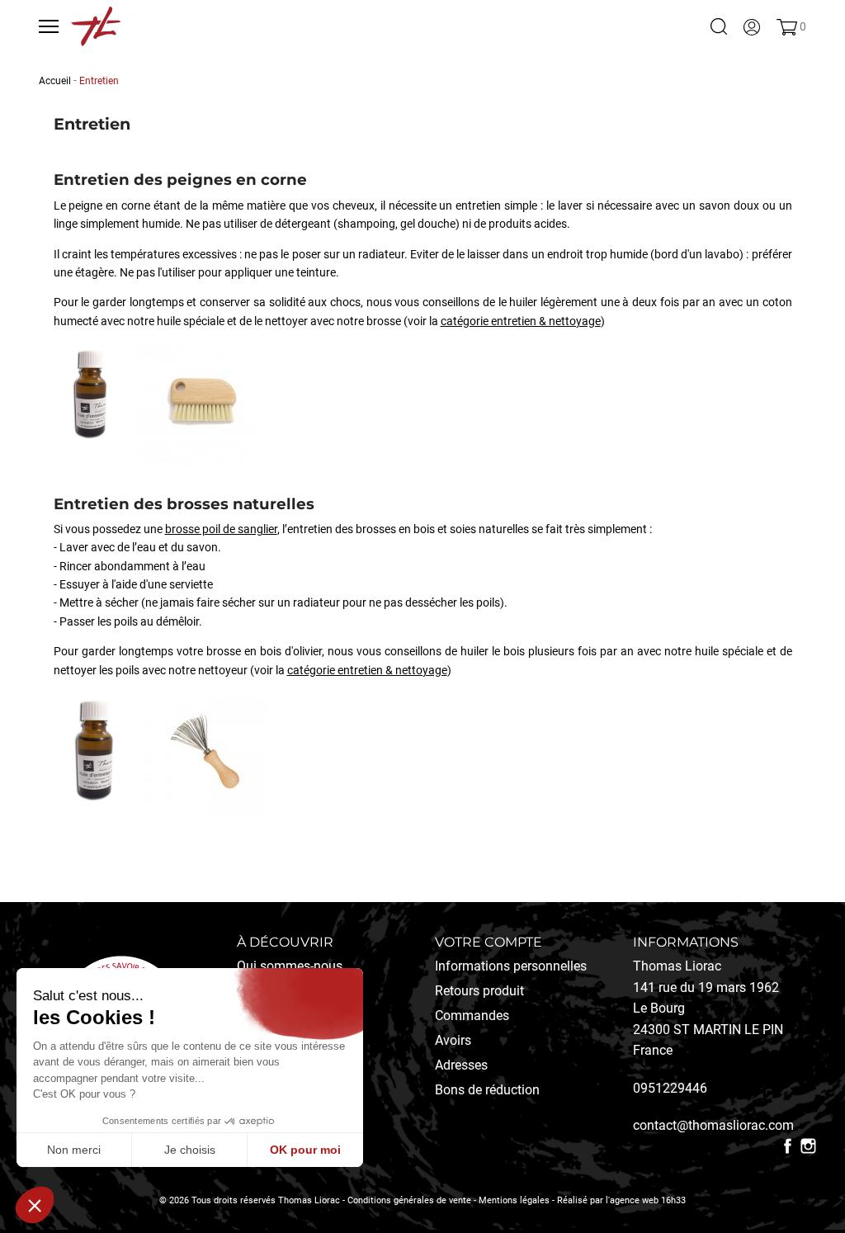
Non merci (74, 1149)
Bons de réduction (487, 1090)
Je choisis (189, 1149)
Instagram (808, 1146)
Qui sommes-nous (289, 966)
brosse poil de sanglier (221, 529)
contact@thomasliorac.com (713, 1125)
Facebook (787, 1146)
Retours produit (479, 991)
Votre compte (488, 942)
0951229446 (670, 1088)
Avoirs (453, 1040)
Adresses (461, 1065)
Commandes (472, 1015)
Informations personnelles (511, 966)
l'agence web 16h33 (646, 1200)
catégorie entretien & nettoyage (521, 321)
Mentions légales (514, 1200)
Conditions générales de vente (409, 1200)
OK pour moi (305, 1149)
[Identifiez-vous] (752, 26)
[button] (34, 1205)
